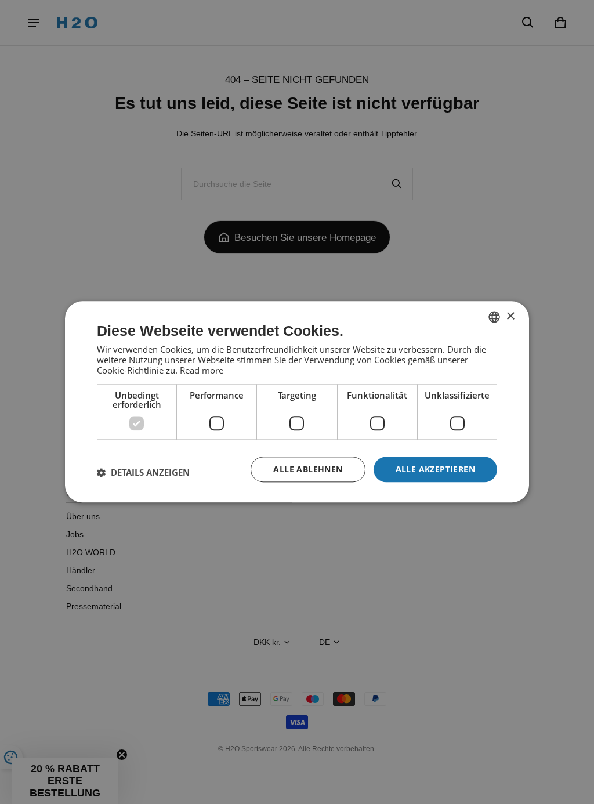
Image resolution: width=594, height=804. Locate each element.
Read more (201, 370)
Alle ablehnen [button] (307, 469)
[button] (143, 472)
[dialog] (297, 401)
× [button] (510, 316)
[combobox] (494, 317)
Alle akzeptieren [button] (435, 469)
